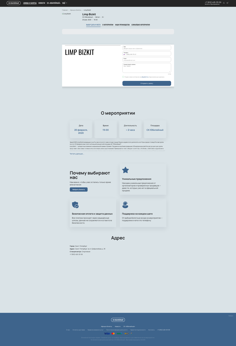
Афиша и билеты (30, 3)
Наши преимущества (122, 25)
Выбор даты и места (93, 25)
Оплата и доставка (79, 330)
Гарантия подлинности (138, 330)
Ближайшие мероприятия (141, 25)
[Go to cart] (227, 3)
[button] (124, 54)
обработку (145, 77)
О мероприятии (107, 25)
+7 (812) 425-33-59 (213, 2)
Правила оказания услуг (96, 330)
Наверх (230, 316)
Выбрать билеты (79, 189)
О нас (68, 330)
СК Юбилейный (13, 3)
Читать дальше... (77, 153)
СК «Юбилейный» (53, 3)
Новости (41, 3)
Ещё (63, 3)
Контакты (151, 330)
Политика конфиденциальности (116, 330)
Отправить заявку (146, 83)
